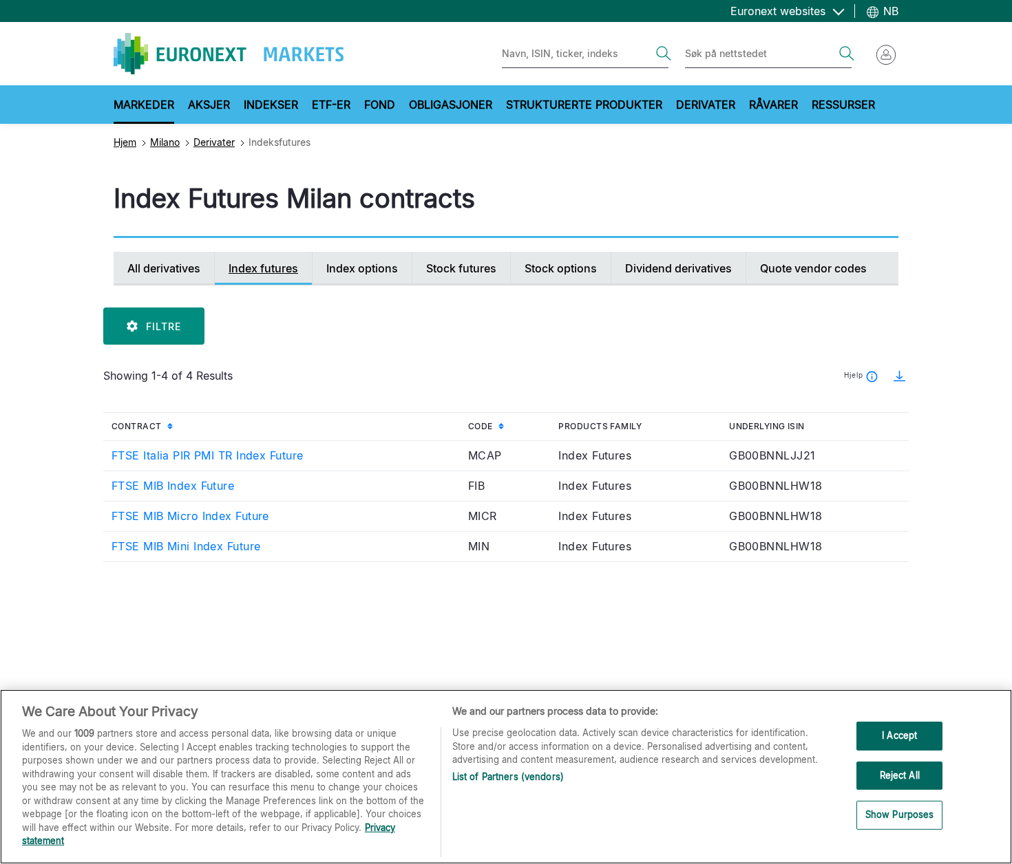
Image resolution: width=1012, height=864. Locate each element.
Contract (166, 425)
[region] (506, 776)
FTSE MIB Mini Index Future (186, 546)
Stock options (561, 268)
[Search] (663, 53)
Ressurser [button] (843, 104)
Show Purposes (899, 815)
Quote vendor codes (813, 268)
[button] (895, 375)
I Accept (899, 735)
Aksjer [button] (209, 104)
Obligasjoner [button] (450, 104)
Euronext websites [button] (779, 11)
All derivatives (163, 268)
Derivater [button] (705, 104)
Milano (165, 142)
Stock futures (461, 268)
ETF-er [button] (331, 104)
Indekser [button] (271, 104)
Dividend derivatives (678, 268)
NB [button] (889, 11)
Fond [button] (379, 104)
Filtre (163, 326)
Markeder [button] (144, 104)
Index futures (263, 268)
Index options (362, 268)
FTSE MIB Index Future (173, 486)
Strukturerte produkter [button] (584, 104)
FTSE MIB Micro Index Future (190, 516)
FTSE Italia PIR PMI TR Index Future (207, 455)
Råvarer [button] (773, 104)
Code (509, 425)
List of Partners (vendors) (508, 776)
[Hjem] (229, 53)
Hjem (125, 142)
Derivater (214, 142)
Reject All (900, 775)
